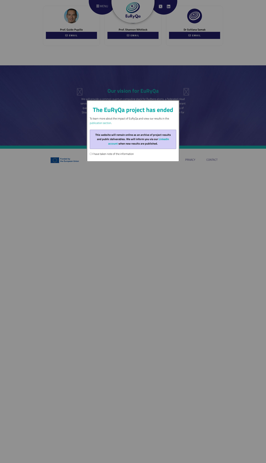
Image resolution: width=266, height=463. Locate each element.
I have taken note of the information (113, 154)
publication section (100, 123)
